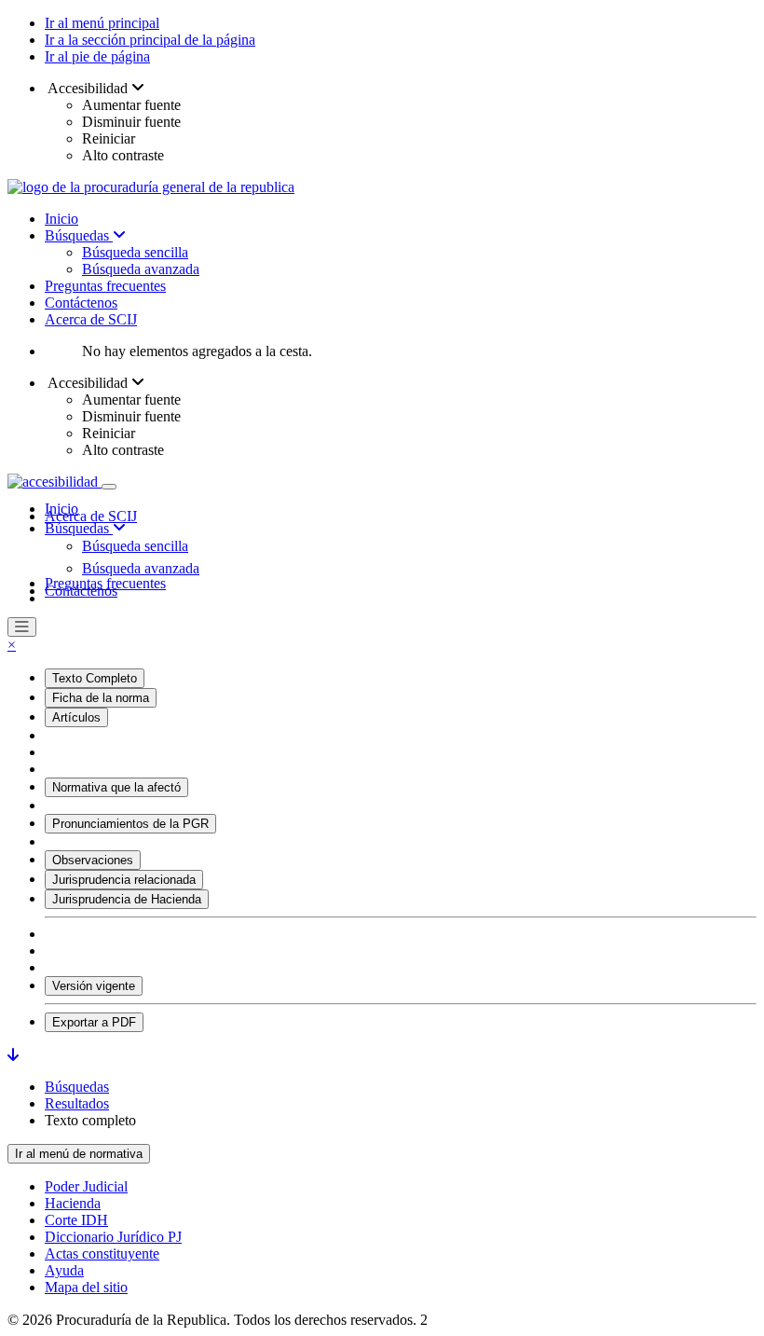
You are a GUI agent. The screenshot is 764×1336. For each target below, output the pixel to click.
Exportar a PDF (94, 1022)
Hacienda (73, 1203)
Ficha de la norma (100, 698)
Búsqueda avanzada (140, 269)
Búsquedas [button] (79, 528)
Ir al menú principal (102, 23)
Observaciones (92, 860)
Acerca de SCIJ (91, 319)
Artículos (76, 717)
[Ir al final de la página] (13, 1055)
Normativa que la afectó (116, 787)
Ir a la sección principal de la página (150, 40)
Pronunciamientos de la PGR (130, 824)
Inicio (61, 219)
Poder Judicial (86, 1186)
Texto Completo (94, 678)
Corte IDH (76, 1220)
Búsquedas (79, 235)
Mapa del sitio (86, 1287)
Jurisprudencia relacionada (124, 880)
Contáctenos (81, 302)
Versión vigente (93, 986)
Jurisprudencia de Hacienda (126, 899)
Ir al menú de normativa (79, 1154)
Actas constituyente (102, 1253)
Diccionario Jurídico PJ (113, 1237)
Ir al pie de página (97, 56)
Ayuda (64, 1270)
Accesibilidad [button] (88, 88)
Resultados (77, 1103)
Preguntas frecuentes (105, 286)
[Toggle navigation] (109, 486)
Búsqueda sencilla (135, 252)
